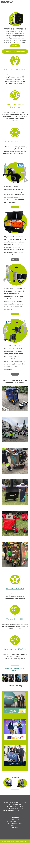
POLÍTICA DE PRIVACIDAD (15, 821)
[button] (15, 29)
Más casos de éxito (15, 588)
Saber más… (15, 207)
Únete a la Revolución (15, 29)
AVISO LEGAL (15, 819)
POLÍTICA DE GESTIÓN (15, 825)
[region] (15, 29)
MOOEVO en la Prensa (15, 619)
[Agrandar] (25, 675)
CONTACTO (15, 827)
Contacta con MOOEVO (15, 649)
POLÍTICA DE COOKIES (15, 823)
